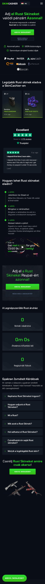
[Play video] (22, 247)
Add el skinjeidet (22, 32)
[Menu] (41, 3)
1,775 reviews (26, 139)
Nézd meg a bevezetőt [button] (22, 38)
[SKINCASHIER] (10, 3)
